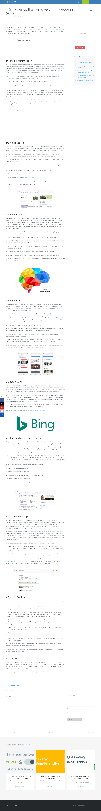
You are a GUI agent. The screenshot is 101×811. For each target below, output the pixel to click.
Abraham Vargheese (16, 686)
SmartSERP (60, 29)
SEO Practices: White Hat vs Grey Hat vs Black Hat (85, 76)
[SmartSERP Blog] (11, 2)
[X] (2, 404)
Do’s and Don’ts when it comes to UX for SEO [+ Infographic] (85, 61)
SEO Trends (9, 690)
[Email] (2, 411)
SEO (18, 16)
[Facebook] (2, 400)
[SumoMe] (2, 415)
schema (12, 181)
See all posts (29, 744)
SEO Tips (22, 16)
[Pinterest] (2, 407)
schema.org (45, 531)
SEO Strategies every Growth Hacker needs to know (84, 71)
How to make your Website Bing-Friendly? (85, 66)
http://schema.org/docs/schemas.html (19, 561)
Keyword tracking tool (32, 177)
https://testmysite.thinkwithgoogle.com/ (38, 410)
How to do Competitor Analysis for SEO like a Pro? (85, 81)
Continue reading (20, 786)
